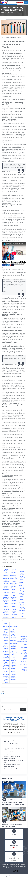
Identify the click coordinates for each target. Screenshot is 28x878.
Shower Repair (13, 583)
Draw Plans (13, 659)
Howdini (26, 667)
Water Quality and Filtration (10, 771)
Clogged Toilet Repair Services (13, 580)
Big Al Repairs (13, 643)
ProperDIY (6, 649)
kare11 (5, 631)
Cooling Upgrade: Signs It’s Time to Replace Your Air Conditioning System (13, 803)
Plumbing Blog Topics (9, 766)
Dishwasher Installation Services (6, 600)
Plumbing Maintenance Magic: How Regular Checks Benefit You (12, 825)
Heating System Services (22, 573)
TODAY (13, 634)
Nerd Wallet (6, 635)
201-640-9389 (20, 2)
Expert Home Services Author (10, 37)
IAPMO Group (6, 676)
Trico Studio (13, 642)
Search (4, 706)
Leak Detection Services (6, 586)
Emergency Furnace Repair (21, 604)
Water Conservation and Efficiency (12, 768)
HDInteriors (13, 635)
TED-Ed (26, 656)
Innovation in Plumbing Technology (12, 756)
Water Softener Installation (13, 606)
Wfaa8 (25, 666)
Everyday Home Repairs (6, 639)
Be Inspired (6, 666)
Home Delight (13, 648)
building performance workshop (6, 657)
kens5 (25, 663)
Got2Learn (13, 670)
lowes (25, 644)
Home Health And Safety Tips (11, 746)
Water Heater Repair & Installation (21, 599)
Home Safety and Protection (10, 751)
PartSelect (13, 663)
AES (13, 651)
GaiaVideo (6, 648)
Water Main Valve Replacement (14, 595)
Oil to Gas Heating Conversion (21, 587)
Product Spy (6, 665)
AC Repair (21, 570)
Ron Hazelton (13, 640)
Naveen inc (13, 649)
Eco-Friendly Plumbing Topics (11, 743)
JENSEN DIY (6, 668)
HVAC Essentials (8, 754)
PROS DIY (13, 628)
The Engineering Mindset (13, 631)
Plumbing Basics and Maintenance (12, 764)
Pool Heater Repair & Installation (21, 592)
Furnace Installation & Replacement (22, 609)
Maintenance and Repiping (10, 758)
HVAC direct (6, 626)
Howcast (13, 671)
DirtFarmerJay (13, 626)
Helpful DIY (13, 679)
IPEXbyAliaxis (6, 660)
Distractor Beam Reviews (13, 667)
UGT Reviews (6, 654)
